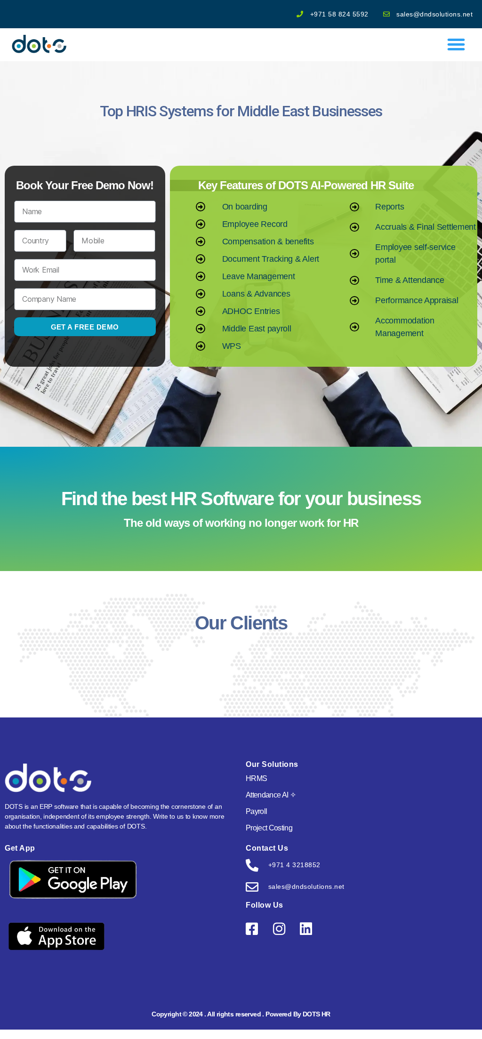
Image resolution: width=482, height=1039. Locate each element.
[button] (456, 44)
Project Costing (269, 828)
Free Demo (433, 16)
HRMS (256, 778)
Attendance (271, 795)
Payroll (256, 811)
